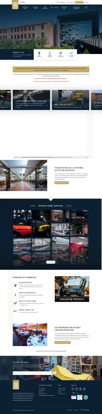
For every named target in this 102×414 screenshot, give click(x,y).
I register (54, 373)
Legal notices (69, 409)
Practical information (60, 2)
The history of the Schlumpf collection (46, 395)
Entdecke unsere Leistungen (62, 342)
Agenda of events (62, 388)
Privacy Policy (76, 409)
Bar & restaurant (61, 390)
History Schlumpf (42, 393)
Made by (82, 409)
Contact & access (70, 2)
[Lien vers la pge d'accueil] (24, 384)
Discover (51, 262)
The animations (42, 390)
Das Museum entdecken (61, 182)
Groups (59, 392)
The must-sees (42, 388)
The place (41, 392)
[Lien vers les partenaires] (73, 397)
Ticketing (80, 2)
